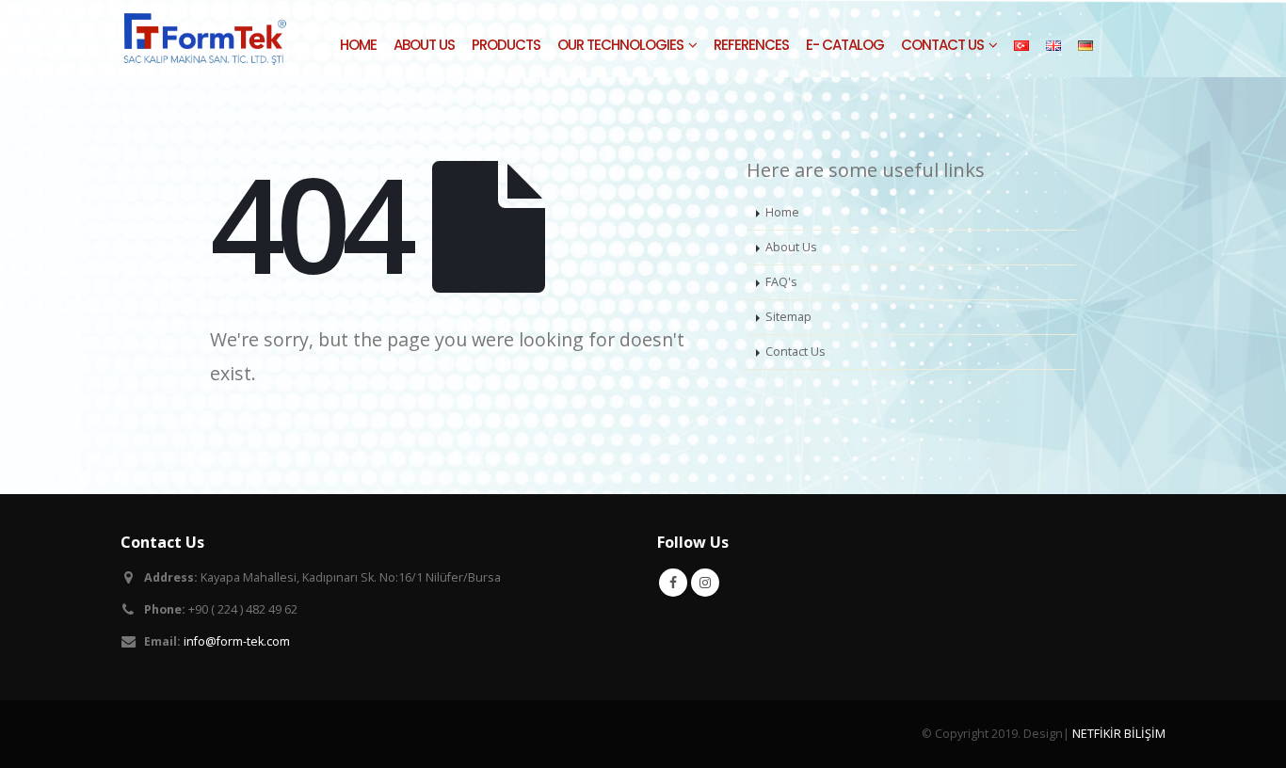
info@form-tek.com (237, 641)
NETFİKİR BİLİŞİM (1118, 734)
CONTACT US (942, 45)
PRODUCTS (506, 45)
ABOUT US (424, 45)
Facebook (673, 582)
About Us (791, 247)
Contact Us (795, 352)
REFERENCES (751, 45)
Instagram (705, 582)
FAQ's (781, 282)
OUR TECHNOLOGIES (620, 45)
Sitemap (788, 317)
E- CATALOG (845, 45)
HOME (358, 45)
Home (782, 212)
